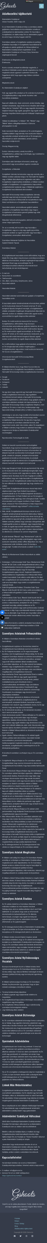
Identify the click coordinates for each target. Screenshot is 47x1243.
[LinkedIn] (2, 622)
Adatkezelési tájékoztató (23, 1229)
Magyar (30, 1)
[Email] (2, 627)
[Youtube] (32, 1236)
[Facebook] (15, 1236)
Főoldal (17, 1218)
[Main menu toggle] (41, 6)
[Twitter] (20, 1236)
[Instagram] (26, 1236)
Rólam (17, 1221)
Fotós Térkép (19, 1224)
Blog (16, 1226)
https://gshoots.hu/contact (12, 1176)
